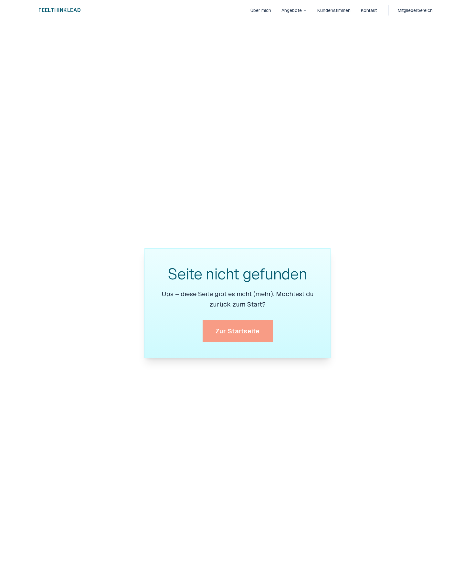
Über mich (260, 10)
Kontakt (369, 10)
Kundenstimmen (334, 10)
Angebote (291, 10)
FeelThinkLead (59, 10)
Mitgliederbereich (415, 10)
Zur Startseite (238, 331)
